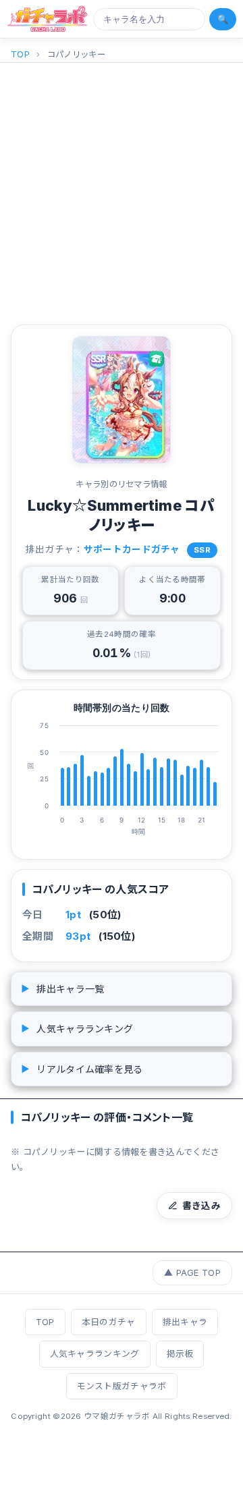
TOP (20, 54)
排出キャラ (185, 1322)
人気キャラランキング (77, 1028)
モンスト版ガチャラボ (122, 1386)
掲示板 (180, 1354)
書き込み (201, 1205)
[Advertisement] (121, 190)
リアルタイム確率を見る (82, 1069)
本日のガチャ (109, 1322)
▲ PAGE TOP (192, 1273)
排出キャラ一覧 (62, 989)
